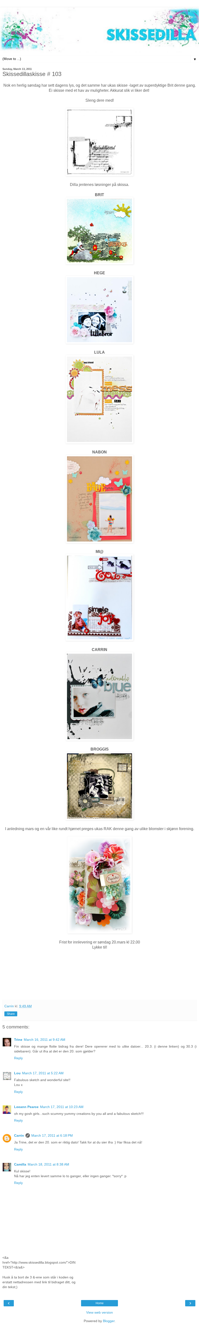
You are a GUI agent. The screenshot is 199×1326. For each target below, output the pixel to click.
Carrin (19, 1135)
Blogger (109, 1321)
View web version (99, 1312)
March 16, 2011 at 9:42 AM (44, 1040)
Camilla (20, 1164)
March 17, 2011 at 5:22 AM (43, 1073)
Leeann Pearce (26, 1107)
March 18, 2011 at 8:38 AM (48, 1164)
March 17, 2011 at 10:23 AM (61, 1107)
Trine (18, 1040)
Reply (18, 1058)
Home (100, 1303)
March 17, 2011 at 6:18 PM (52, 1135)
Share (11, 1014)
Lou (17, 1073)
